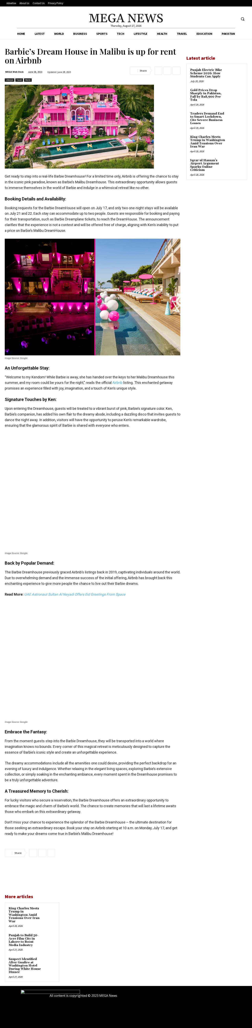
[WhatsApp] (176, 70)
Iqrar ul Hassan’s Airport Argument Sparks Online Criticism (204, 165)
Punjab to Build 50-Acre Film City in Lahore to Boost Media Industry (23, 940)
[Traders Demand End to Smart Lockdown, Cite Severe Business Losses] (236, 118)
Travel (19, 80)
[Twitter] (234, 19)
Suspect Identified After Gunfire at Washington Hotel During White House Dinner (25, 965)
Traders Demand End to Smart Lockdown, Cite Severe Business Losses (207, 118)
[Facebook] (219, 19)
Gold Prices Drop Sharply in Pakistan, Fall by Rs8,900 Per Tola (205, 95)
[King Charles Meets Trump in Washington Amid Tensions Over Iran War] (49, 912)
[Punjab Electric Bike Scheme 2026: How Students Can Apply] (236, 75)
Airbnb (117, 383)
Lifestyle (9, 80)
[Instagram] (227, 19)
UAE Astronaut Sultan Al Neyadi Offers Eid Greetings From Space (74, 594)
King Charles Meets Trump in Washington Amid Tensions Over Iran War (24, 915)
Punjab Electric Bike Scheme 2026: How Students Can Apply (206, 73)
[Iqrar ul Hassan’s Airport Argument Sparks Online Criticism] (236, 165)
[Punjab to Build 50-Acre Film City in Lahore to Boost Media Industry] (49, 939)
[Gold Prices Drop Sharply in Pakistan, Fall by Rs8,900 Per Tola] (236, 95)
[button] (242, 19)
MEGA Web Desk (14, 71)
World (28, 80)
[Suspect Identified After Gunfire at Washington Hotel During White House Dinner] (49, 963)
